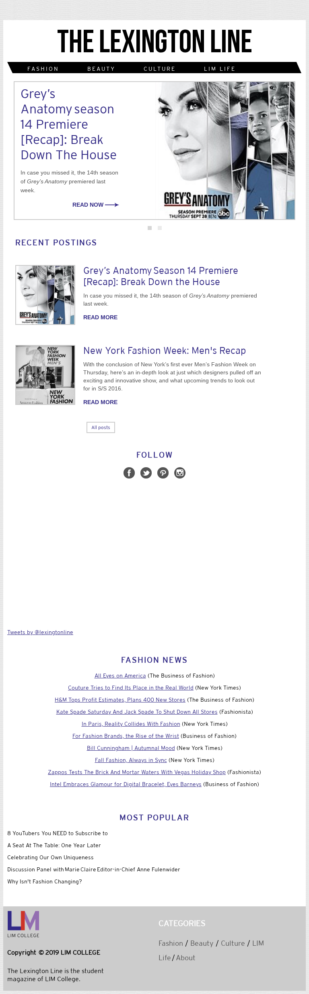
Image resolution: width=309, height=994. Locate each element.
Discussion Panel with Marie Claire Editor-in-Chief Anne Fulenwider (93, 869)
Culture (233, 943)
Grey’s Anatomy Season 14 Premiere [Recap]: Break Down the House (160, 276)
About (186, 957)
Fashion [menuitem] (43, 69)
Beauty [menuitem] (101, 69)
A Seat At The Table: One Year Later (54, 845)
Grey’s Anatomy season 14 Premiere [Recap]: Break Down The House (69, 124)
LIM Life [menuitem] (220, 69)
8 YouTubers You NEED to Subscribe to (57, 833)
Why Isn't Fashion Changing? (44, 881)
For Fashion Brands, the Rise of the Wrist (125, 736)
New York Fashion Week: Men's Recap (164, 350)
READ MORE (100, 317)
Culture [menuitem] (160, 69)
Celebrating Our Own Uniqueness (50, 857)
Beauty (202, 943)
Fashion (171, 943)
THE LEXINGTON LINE (154, 42)
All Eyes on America (120, 675)
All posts (100, 427)
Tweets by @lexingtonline (40, 632)
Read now (88, 204)
